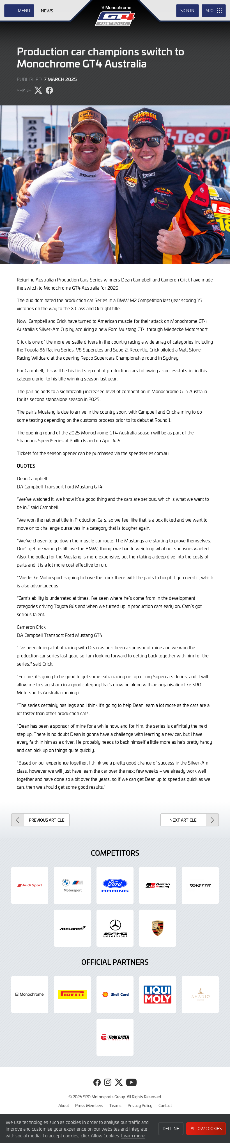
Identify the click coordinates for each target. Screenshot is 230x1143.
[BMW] (72, 885)
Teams (115, 1105)
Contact (165, 1105)
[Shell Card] (115, 994)
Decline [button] (171, 1128)
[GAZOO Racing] (157, 885)
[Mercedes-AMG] (115, 928)
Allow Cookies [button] (206, 1128)
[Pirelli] (72, 994)
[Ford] (115, 885)
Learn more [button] (133, 1135)
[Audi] (29, 885)
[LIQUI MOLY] (157, 994)
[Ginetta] (200, 885)
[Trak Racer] (115, 1037)
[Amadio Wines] (200, 994)
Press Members (89, 1105)
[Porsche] (157, 928)
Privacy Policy (140, 1105)
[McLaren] (72, 928)
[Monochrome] (29, 994)
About (63, 1105)
